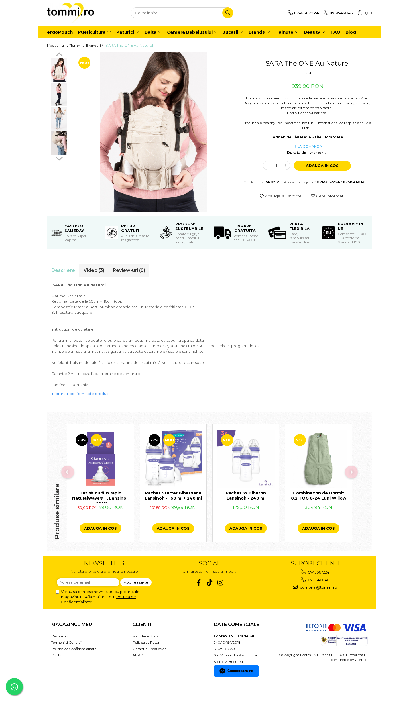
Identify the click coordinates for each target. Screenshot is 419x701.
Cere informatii (330, 196)
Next (59, 158)
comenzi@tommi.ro (318, 587)
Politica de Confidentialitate (73, 649)
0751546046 (318, 580)
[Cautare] (227, 12)
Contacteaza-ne (240, 671)
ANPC (138, 655)
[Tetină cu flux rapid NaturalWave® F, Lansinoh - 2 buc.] (100, 459)
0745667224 (318, 572)
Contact (58, 655)
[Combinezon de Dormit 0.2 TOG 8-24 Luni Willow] (318, 459)
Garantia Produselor (149, 649)
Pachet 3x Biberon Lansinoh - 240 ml (246, 495)
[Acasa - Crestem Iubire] (75, 13)
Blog (350, 32)
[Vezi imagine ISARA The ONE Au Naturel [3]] (59, 143)
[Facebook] (199, 583)
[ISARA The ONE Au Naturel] (153, 132)
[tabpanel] (153, 132)
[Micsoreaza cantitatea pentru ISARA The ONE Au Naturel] (267, 165)
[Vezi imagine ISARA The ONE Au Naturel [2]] (59, 119)
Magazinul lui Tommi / (66, 45)
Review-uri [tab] (129, 270)
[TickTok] (210, 583)
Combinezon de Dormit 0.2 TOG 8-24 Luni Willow (318, 495)
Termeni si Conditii (66, 642)
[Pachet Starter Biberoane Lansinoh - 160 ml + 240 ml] (173, 459)
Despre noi (60, 636)
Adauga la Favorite (283, 196)
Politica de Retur (146, 642)
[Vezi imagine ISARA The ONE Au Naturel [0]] (59, 70)
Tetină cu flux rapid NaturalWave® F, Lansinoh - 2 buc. (100, 496)
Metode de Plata (146, 636)
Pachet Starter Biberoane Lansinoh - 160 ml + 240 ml (173, 495)
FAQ (335, 32)
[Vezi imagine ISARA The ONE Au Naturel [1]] (59, 94)
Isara (307, 72)
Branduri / (95, 45)
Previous (59, 55)
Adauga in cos (322, 165)
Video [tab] (94, 270)
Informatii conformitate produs (79, 393)
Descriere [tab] (63, 270)
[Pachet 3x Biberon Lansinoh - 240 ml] (246, 459)
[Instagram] (220, 583)
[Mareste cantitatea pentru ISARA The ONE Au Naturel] (286, 165)
